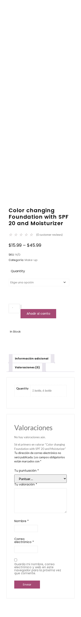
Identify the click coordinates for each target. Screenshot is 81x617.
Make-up (31, 260)
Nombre (21, 521)
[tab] (31, 358)
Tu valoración (25, 484)
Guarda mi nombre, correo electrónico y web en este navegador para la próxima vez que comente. (37, 569)
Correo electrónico (24, 540)
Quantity (18, 271)
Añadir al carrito (38, 313)
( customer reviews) (49, 234)
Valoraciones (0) (27, 367)
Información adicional (31, 358)
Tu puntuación (26, 470)
